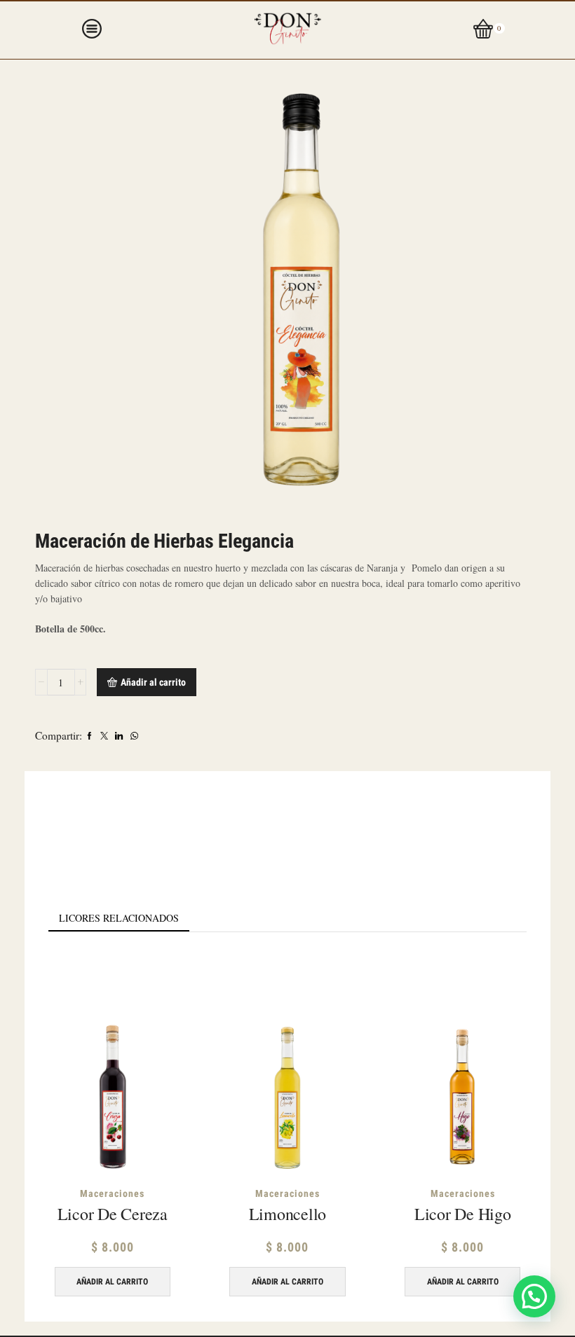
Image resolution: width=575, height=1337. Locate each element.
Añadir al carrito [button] (112, 1282)
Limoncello (288, 1214)
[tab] (118, 918)
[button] (534, 1296)
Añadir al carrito (153, 682)
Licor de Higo (462, 1214)
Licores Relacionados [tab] (119, 917)
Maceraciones (112, 1193)
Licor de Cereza (113, 1214)
